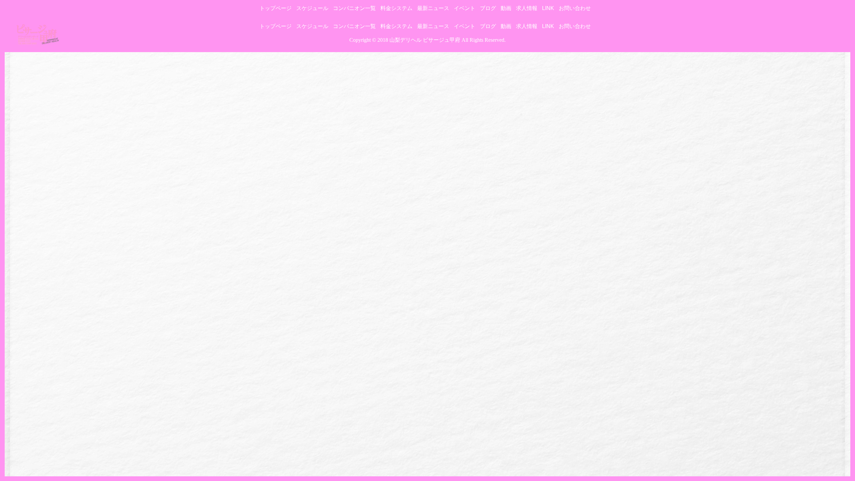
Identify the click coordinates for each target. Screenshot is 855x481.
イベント (464, 8)
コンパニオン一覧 (354, 8)
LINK (548, 8)
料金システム (396, 8)
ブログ (488, 8)
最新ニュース (433, 8)
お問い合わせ (575, 8)
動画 (506, 8)
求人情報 (526, 8)
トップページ (276, 8)
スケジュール (312, 8)
